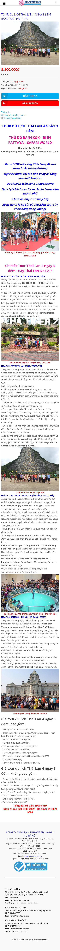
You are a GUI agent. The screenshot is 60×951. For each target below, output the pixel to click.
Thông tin (5, 112)
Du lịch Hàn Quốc (22, 931)
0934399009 (30, 103)
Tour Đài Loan (33, 903)
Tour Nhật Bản (20, 903)
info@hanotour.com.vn (33, 856)
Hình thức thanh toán (10, 118)
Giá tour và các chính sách (13, 115)
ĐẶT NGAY (30, 96)
